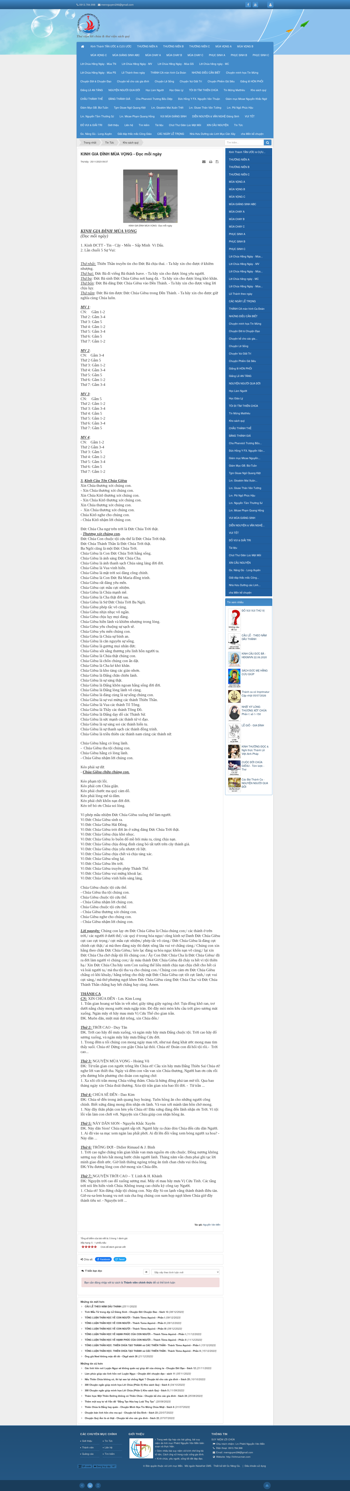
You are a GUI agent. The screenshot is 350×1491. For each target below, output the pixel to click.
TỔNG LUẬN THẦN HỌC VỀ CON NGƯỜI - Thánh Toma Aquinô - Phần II (125, 1323)
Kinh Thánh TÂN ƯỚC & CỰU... (247, 152)
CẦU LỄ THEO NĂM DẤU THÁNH (103, 1306)
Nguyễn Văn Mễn (211, 1224)
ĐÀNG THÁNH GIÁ (240, 435)
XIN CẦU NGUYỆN (240, 562)
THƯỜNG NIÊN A (239, 159)
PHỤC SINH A (237, 234)
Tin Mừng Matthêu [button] (234, 90)
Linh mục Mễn (175, 1465)
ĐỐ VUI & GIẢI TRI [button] (91, 125)
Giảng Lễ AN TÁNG (240, 376)
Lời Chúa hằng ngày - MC (244, 279)
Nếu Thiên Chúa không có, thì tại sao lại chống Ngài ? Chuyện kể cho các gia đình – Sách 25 (137, 1379)
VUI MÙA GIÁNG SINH (242, 518)
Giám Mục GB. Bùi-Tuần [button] (94, 107)
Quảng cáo (88, 1453)
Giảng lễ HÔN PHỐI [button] (251, 81)
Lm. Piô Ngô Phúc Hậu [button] (240, 107)
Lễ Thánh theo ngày (240, 294)
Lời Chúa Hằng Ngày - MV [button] (137, 64)
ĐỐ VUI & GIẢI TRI (240, 540)
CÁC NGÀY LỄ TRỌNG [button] (170, 134)
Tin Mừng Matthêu (239, 413)
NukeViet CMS (203, 1465)
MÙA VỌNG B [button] (245, 46)
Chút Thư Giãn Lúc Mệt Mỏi (245, 555)
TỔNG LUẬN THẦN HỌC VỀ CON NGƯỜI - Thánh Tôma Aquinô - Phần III (125, 1328)
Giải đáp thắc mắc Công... (244, 577)
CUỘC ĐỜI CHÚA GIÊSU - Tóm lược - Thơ (253, 765)
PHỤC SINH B (237, 241)
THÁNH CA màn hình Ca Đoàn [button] (168, 72)
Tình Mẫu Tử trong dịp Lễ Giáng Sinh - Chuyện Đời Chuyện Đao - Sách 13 (126, 1312)
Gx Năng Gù (233, 1465)
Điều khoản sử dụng (255, 1465)
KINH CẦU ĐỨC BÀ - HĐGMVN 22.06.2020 (254, 655)
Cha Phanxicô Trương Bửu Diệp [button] (154, 99)
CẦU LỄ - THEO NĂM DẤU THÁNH (254, 637)
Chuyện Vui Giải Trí (240, 353)
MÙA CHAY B (236, 219)
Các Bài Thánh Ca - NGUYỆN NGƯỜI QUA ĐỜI (255, 783)
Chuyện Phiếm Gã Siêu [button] (221, 81)
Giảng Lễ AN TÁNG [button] (91, 90)
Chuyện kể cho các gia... (243, 338)
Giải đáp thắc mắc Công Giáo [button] (135, 134)
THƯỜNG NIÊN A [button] (147, 46)
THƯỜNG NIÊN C (239, 174)
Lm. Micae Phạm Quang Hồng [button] (137, 116)
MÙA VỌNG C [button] (99, 55)
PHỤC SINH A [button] (217, 55)
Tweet (122, 1259)
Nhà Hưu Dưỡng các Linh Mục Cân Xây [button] (212, 134)
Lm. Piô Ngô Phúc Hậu (242, 495)
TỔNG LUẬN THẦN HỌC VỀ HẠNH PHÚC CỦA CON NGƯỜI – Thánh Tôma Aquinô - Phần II (135, 1339)
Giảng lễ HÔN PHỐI (240, 368)
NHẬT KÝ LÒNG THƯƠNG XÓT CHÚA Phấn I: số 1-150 (254, 710)
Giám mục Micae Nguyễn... (244, 458)
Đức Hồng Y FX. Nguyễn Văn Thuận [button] (199, 99)
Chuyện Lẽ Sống (238, 346)
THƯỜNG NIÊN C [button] (199, 46)
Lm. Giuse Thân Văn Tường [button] (205, 107)
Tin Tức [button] (238, 125)
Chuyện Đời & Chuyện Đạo (244, 331)
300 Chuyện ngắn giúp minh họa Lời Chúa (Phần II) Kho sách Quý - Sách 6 (127, 1384)
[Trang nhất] (83, 46)
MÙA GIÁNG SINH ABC (242, 204)
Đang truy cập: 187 (105, 1466)
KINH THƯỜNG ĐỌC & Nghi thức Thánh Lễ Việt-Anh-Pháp (255, 750)
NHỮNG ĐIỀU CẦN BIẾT (243, 316)
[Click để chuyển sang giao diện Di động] (98, 1485)
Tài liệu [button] (159, 125)
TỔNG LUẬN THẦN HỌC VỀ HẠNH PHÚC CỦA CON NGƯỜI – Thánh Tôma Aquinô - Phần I (135, 1334)
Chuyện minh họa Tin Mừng (245, 323)
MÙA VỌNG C (237, 196)
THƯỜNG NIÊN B (239, 167)
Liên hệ (108, 1447)
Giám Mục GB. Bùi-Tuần (243, 465)
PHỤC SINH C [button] (261, 55)
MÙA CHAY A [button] (153, 55)
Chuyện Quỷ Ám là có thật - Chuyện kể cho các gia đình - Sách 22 (122, 1418)
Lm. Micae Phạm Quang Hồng (246, 510)
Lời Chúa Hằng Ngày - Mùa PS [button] (98, 72)
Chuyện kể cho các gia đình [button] (133, 81)
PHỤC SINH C (237, 249)
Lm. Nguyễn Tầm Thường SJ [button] (97, 116)
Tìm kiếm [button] (144, 125)
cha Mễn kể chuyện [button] (252, 134)
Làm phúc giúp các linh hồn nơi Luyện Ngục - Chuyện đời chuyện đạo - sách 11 (130, 1373)
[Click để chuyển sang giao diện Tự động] (82, 1485)
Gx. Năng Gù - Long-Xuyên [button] (96, 134)
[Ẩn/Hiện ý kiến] (146, 1272)
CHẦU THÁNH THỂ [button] (91, 99)
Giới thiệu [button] (113, 125)
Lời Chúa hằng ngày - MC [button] (214, 64)
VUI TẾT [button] (250, 116)
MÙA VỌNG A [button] (223, 46)
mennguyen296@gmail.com (117, 4)
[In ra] (211, 161)
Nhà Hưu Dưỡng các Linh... (244, 585)
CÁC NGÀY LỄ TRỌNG (242, 301)
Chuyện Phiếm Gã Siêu (242, 361)
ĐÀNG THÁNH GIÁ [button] (119, 99)
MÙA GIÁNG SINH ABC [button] (126, 55)
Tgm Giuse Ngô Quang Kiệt (245, 473)
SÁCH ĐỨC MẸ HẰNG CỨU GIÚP (255, 672)
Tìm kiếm (110, 1453)
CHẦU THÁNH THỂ (240, 428)
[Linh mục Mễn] (89, 23)
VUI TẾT (234, 533)
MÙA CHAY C (237, 226)
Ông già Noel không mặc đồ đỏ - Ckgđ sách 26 (111, 1356)
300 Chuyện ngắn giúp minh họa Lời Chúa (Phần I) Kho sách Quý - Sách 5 (127, 1390)
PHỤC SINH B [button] (239, 55)
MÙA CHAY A (236, 211)
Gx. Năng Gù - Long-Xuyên (244, 570)
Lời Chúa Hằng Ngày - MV (244, 264)
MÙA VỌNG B (237, 189)
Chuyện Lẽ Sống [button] (164, 81)
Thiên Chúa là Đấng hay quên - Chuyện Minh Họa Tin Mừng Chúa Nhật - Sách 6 (129, 1407)
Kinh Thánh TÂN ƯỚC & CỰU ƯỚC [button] (111, 46)
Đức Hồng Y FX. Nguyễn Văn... (247, 450)
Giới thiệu (87, 1441)
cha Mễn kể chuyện (240, 592)
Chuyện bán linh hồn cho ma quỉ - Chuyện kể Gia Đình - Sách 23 (121, 1412)
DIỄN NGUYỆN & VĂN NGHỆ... (247, 525)
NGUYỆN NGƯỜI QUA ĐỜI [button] (124, 90)
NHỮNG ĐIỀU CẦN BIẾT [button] (206, 72)
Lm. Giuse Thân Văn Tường (245, 488)
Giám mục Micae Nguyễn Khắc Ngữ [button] (246, 99)
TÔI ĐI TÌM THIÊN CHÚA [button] (203, 90)
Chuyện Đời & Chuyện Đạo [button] (95, 81)
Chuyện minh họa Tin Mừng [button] (242, 72)
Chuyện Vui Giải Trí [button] (191, 81)
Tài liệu (233, 547)
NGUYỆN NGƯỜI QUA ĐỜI (244, 383)
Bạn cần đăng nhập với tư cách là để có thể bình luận (129, 1282)
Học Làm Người (238, 391)
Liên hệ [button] (129, 125)
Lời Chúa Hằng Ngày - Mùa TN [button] (98, 64)
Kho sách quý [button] (258, 90)
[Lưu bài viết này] (217, 161)
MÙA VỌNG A (237, 181)
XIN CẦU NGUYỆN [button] (217, 125)
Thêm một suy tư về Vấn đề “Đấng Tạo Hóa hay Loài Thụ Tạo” (120, 1401)
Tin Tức (109, 1441)
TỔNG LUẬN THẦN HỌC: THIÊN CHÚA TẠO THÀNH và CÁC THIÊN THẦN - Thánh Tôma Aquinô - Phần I (142, 1345)
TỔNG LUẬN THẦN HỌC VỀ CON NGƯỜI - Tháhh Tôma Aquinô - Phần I (125, 1317)
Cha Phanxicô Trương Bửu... (245, 443)
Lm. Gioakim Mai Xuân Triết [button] (167, 107)
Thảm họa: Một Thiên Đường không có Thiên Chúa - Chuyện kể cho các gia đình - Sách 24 (136, 1396)
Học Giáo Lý (236, 398)
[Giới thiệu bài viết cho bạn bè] (204, 161)
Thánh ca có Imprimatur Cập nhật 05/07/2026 (255, 693)
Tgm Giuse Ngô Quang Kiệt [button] (130, 107)
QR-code (86, 1466)
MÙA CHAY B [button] (174, 55)
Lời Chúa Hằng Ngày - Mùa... (246, 256)
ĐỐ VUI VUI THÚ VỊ (253, 610)
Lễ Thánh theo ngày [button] (133, 72)
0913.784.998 (87, 4)
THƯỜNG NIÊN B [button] (173, 46)
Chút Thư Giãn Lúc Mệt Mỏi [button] (185, 125)
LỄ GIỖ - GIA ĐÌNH (253, 725)
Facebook (105, 1259)
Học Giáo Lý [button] (176, 90)
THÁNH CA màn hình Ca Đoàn (247, 308)
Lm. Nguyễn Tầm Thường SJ (245, 503)
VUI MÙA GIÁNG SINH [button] (173, 116)
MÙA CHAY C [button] (195, 55)
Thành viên (88, 1447)
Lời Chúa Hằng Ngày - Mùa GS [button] (176, 64)
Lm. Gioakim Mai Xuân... (243, 480)
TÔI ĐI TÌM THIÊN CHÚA (243, 406)
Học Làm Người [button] (155, 90)
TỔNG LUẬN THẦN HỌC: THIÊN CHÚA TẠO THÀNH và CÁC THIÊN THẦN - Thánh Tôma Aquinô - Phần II (143, 1351)
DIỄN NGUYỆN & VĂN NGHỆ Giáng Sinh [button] (215, 116)
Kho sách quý (237, 420)
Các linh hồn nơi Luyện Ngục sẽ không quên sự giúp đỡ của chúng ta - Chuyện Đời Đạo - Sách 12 (140, 1368)
